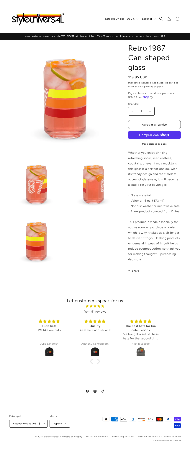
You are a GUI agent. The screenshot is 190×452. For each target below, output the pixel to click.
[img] (94, 306)
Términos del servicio (149, 436)
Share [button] (135, 270)
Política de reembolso (97, 436)
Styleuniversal (51, 437)
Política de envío (172, 436)
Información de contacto (168, 440)
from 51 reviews (95, 311)
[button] (161, 19)
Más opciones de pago (154, 144)
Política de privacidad (123, 436)
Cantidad (133, 104)
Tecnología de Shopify (70, 437)
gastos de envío (166, 82)
